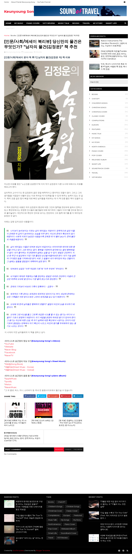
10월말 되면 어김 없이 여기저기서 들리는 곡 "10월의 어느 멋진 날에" (113, 504)
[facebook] (124, 2)
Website (9, 346)
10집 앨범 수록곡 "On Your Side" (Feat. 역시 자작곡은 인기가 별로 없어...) (114, 515)
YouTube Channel (43, 2)
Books (75, 23)
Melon (8, 384)
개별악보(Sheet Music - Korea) (19, 367)
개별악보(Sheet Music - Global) (19, 370)
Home (6, 2)
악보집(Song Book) (14, 364)
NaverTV (9, 355)
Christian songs (99, 107)
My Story (96, 142)
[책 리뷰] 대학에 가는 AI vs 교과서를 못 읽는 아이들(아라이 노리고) (15, 422)
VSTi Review (49, 23)
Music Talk (63, 23)
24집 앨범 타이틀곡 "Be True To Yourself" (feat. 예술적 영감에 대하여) (29, 518)
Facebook (10, 352)
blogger (59, 449)
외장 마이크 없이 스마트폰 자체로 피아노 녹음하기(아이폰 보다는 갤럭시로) (114, 527)
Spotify (8, 381)
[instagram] (123, 551)
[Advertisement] (108, 198)
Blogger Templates (43, 550)
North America (98, 147)
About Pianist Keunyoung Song (23, 2)
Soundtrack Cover (100, 168)
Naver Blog (10, 349)
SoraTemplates (18, 550)
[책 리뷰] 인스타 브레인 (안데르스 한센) (42, 421)
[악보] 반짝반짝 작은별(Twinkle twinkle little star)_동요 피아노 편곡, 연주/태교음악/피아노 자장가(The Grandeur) (114, 55)
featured (96, 129)
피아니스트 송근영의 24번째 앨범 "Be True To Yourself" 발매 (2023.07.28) (29, 529)
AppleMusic (11, 378)
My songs (96, 138)
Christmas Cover (99, 112)
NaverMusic (11, 387)
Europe (95, 125)
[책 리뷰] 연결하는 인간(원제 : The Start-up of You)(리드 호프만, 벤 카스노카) (70, 422)
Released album (99, 160)
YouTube (9, 344)
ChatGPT (10, 28)
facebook (78, 449)
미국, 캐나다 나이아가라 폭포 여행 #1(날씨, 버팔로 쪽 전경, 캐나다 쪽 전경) (114, 66)
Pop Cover (97, 155)
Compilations (98, 120)
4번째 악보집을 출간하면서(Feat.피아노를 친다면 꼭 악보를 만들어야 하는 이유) (114, 538)
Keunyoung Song (20, 11)
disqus (68, 449)
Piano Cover (32, 23)
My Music (18, 23)
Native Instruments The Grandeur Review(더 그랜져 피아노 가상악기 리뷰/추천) (114, 43)
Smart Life (111, 23)
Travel (86, 23)
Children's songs (99, 103)
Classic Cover (98, 116)
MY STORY (97, 23)
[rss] (127, 551)
